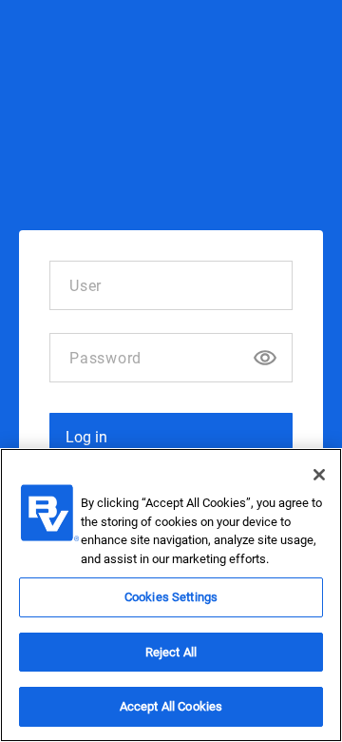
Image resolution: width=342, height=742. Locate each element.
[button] (171, 437)
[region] (171, 595)
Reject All (171, 652)
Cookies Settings (171, 597)
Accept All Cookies (171, 706)
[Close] (319, 475)
